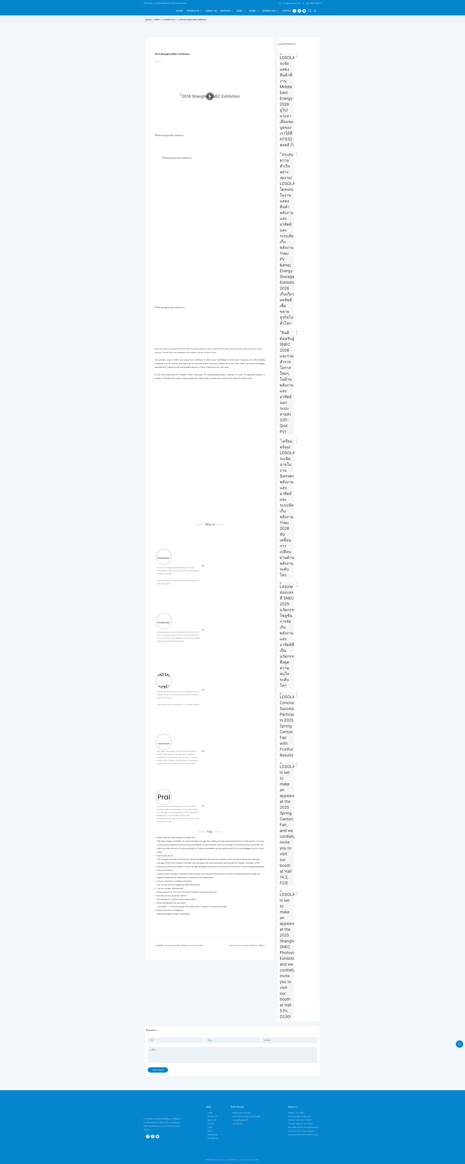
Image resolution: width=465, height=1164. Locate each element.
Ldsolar (148, 19)
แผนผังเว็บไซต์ (231, 1160)
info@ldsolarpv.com (291, 3)
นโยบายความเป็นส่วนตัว (249, 1160)
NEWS (157, 19)
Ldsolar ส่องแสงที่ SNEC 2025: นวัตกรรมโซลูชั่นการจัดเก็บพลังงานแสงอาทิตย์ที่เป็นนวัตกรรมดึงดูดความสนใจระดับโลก (296, 584)
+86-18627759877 (313, 3)
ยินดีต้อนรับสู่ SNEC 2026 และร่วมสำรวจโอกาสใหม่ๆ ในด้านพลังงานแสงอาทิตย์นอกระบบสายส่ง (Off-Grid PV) (296, 332)
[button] (291, 11)
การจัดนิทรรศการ (170, 19)
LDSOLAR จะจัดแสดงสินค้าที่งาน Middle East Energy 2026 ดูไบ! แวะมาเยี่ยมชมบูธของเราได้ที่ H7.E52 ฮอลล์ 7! (296, 55)
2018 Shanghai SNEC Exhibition (193, 19)
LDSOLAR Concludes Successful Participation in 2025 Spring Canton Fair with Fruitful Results (296, 694)
